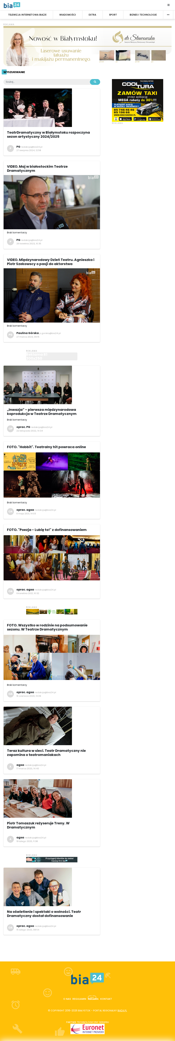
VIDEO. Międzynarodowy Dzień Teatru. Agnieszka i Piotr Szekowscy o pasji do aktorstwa (50, 262)
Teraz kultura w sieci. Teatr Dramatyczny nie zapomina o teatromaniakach (46, 752)
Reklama (93, 998)
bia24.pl (122, 1010)
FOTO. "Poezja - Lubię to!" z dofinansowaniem (47, 529)
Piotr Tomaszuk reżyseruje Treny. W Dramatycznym (38, 825)
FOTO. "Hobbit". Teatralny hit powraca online (46, 447)
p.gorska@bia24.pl (50, 333)
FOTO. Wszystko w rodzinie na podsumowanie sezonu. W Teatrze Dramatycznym (47, 627)
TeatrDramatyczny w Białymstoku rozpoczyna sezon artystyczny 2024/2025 (48, 134)
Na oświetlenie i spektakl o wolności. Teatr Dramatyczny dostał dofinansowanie (44, 913)
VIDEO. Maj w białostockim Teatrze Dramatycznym (37, 168)
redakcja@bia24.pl (31, 147)
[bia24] (12, 5)
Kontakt (106, 998)
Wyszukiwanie (14, 72)
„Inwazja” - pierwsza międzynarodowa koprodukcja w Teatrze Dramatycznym (42, 411)
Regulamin (79, 998)
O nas (67, 998)
